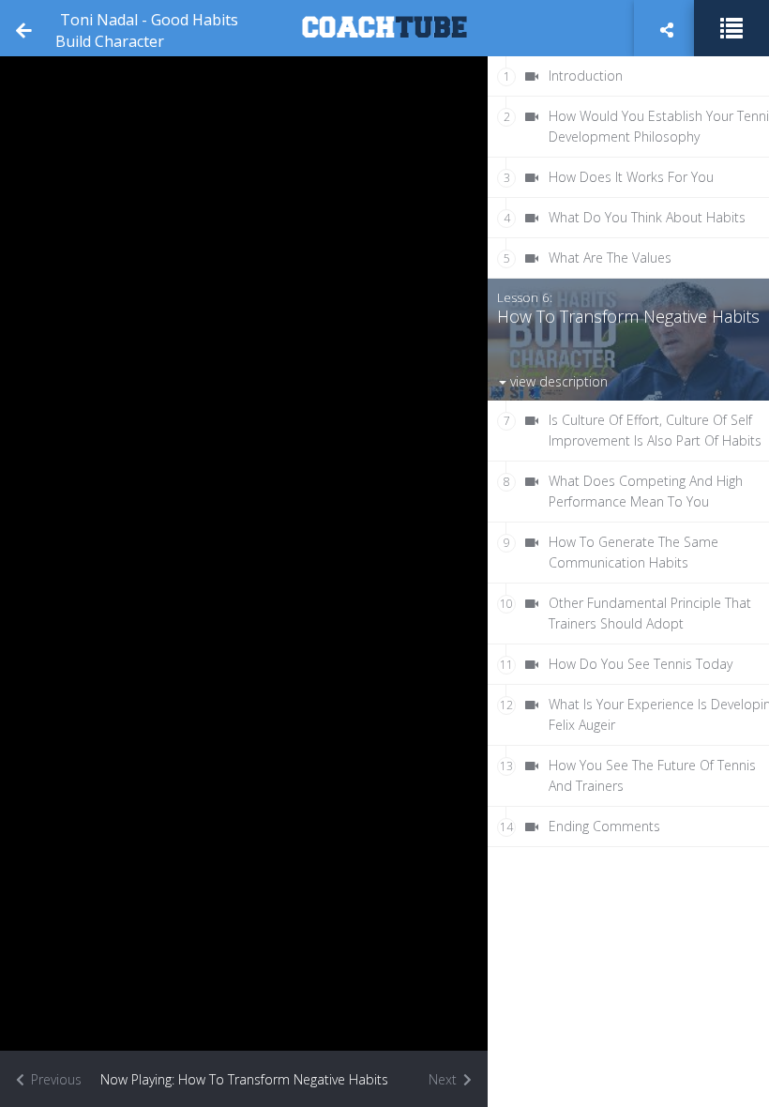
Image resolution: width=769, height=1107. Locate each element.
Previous (54, 1079)
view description (557, 381)
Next (444, 1079)
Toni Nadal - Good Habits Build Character (146, 30)
